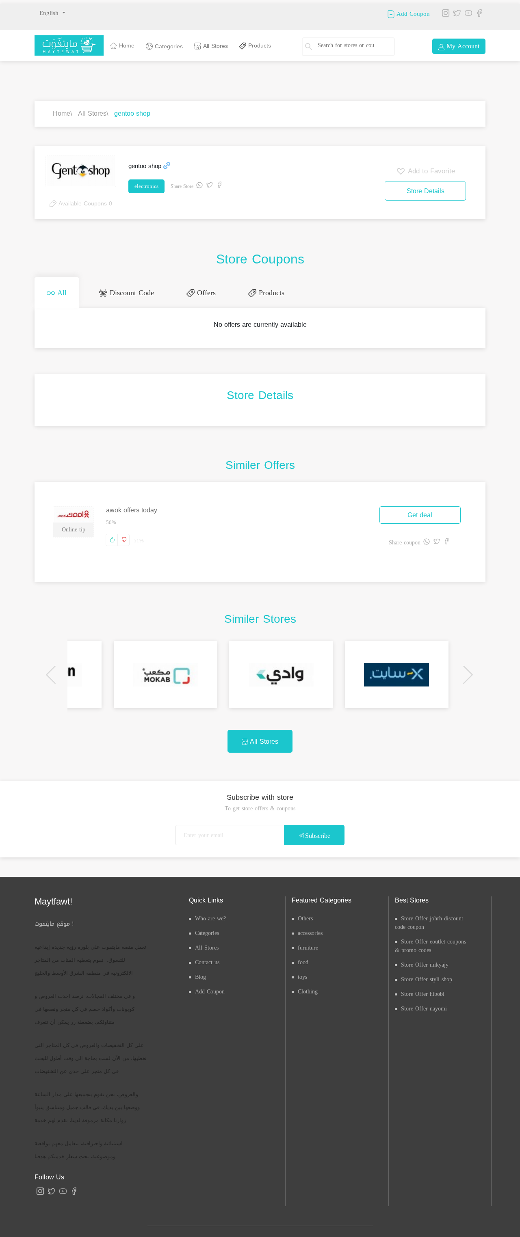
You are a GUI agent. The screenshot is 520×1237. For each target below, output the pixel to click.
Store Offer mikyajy (424, 961)
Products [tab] (242, 291)
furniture (308, 944)
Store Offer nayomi (424, 1005)
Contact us (207, 959)
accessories (310, 930)
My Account (461, 46)
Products (258, 45)
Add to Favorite (430, 170)
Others (305, 915)
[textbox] (351, 45)
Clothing (308, 988)
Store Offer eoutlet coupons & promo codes (430, 942)
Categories (168, 46)
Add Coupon (412, 13)
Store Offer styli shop (426, 976)
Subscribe (317, 832)
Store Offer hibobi (422, 991)
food (303, 959)
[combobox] (354, 46)
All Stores (214, 46)
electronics (146, 186)
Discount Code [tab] (118, 291)
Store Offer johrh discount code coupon (429, 919)
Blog (200, 973)
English (50, 13)
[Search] (312, 46)
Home (125, 45)
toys (302, 973)
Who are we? (210, 915)
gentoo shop (132, 113)
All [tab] (57, 291)
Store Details (425, 191)
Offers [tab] (184, 291)
